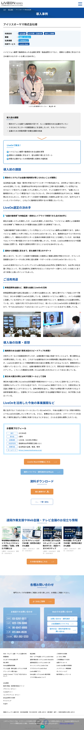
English (5, 704)
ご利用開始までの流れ (63, 659)
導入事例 (10, 10)
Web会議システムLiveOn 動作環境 (40, 674)
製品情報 (32, 654)
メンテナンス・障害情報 (64, 668)
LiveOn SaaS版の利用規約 (64, 665)
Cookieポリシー (8, 692)
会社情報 (6, 683)
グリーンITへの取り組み (10, 671)
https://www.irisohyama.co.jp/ (30, 450)
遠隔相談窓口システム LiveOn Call (40, 662)
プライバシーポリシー (9, 689)
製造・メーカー (24, 37)
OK (43, 727)
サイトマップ (7, 701)
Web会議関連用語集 (9, 665)
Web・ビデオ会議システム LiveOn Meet (41, 656)
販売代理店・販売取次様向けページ (13, 686)
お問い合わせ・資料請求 (45, 712)
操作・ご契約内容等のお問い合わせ (64, 712)
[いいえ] (81, 724)
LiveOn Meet (24, 44)
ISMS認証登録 (24, 712)
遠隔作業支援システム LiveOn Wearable (41, 659)
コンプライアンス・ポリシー (11, 695)
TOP (4, 10)
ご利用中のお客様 (62, 654)
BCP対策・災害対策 (35, 33)
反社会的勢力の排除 (9, 698)
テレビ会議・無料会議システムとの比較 (15, 668)
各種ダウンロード (62, 662)
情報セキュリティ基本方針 (11, 712)
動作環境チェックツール (64, 674)
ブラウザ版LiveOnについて (38, 677)
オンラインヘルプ (62, 671)
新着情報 (6, 656)
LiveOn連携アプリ (35, 671)
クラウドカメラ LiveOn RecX (38, 668)
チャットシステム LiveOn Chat (39, 665)
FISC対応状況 (33, 712)
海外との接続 (49, 33)
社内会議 (22, 33)
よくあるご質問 (61, 656)
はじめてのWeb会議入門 (10, 659)
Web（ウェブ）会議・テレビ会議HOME (15, 654)
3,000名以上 (23, 40)
